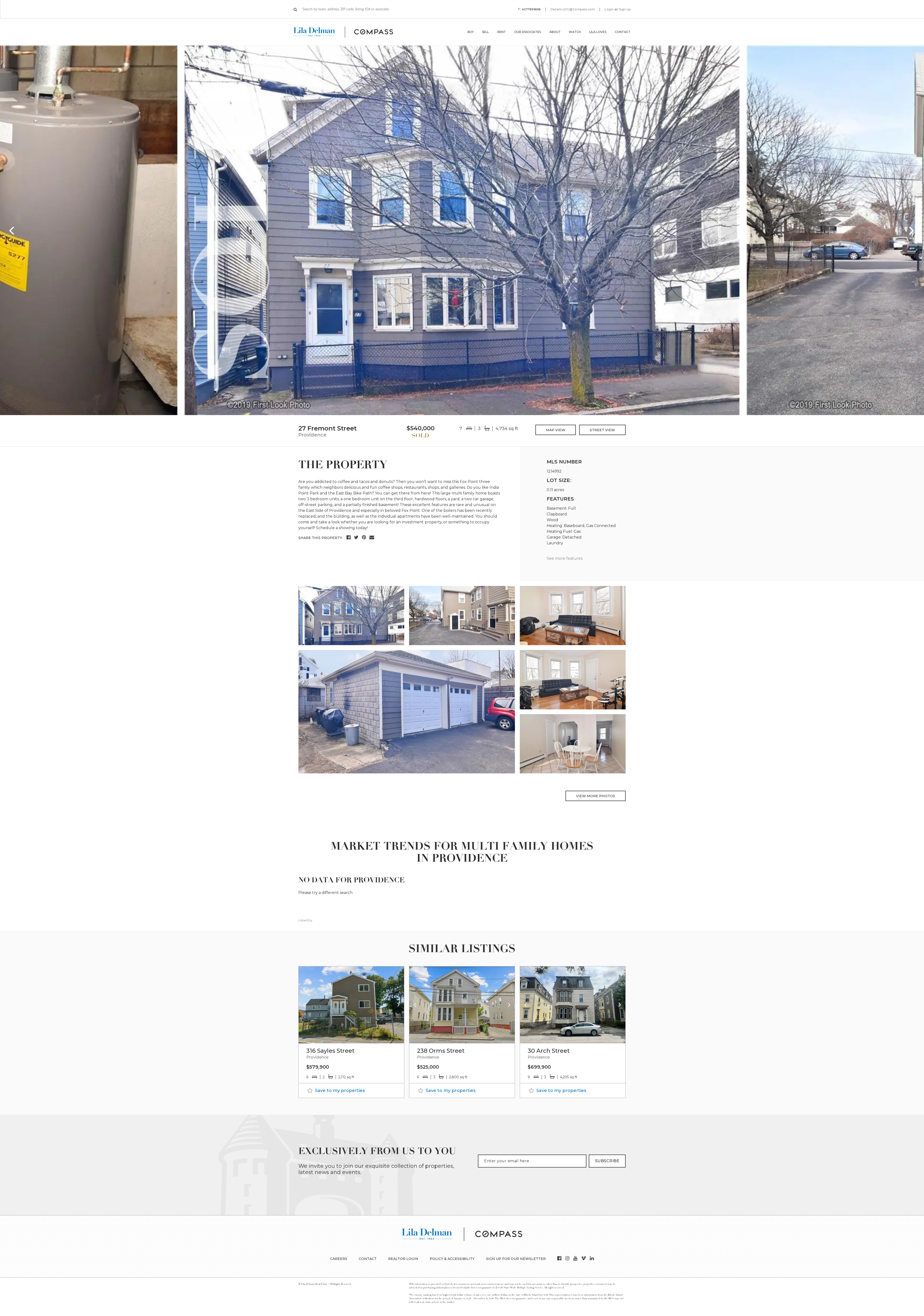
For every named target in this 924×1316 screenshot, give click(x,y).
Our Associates (527, 32)
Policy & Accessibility (452, 1259)
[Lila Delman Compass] (349, 32)
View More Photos (595, 796)
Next (912, 230)
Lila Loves (597, 32)
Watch (575, 32)
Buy (471, 32)
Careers (338, 1259)
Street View (602, 430)
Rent (501, 32)
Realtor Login (403, 1259)
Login (609, 9)
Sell (485, 32)
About (555, 32)
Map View (555, 430)
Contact (622, 32)
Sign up (625, 9)
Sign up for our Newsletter (516, 1259)
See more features (565, 558)
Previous (12, 230)
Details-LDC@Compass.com (573, 9)
